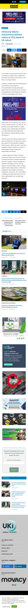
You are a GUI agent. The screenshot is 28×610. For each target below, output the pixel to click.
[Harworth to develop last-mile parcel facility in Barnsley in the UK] (14, 294)
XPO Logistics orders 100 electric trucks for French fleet (20, 222)
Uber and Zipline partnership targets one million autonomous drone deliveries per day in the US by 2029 (14, 280)
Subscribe (22, 1)
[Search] (25, 6)
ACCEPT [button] (14, 606)
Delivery (4, 28)
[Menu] (3, 6)
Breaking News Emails (7, 554)
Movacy (14, 585)
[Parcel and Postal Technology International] (14, 6)
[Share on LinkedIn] (9, 50)
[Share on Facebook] (19, 50)
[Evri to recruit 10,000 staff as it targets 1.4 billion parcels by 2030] (14, 242)
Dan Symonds (9, 43)
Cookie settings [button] (6, 606)
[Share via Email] (24, 50)
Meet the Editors (6, 548)
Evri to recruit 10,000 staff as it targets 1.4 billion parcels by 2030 (19, 484)
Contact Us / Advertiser (7, 545)
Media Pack (4, 551)
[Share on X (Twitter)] (14, 50)
